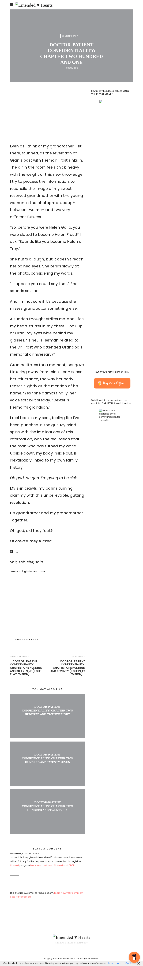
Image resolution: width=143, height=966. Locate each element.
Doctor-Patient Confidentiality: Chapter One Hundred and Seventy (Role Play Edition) (67, 668)
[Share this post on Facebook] (68, 639)
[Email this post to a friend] (78, 639)
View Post (47, 720)
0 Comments (72, 68)
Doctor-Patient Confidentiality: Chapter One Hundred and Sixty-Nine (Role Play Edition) (26, 668)
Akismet (14, 865)
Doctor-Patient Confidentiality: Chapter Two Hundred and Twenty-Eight (47, 710)
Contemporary (70, 36)
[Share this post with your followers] (73, 639)
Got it (128, 963)
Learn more (114, 963)
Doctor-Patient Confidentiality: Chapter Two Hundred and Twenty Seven (47, 758)
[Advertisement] (47, 114)
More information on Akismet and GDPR (52, 865)
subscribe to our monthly (109, 402)
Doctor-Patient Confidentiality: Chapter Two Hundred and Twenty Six (47, 806)
